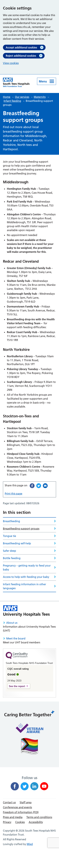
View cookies (11, 63)
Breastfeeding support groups (21, 528)
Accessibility (36, 822)
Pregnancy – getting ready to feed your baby (27, 567)
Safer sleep (9, 550)
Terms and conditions (39, 817)
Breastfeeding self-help (17, 543)
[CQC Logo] (17, 658)
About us (11, 622)
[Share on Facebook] (32, 485)
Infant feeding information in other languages (24, 586)
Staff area (25, 802)
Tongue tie (9, 536)
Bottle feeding (11, 558)
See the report (17, 686)
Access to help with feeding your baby (26, 576)
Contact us (9, 802)
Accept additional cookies (21, 47)
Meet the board (15, 638)
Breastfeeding (11, 521)
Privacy (7, 822)
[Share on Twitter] (38, 485)
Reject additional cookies (21, 55)
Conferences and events (17, 807)
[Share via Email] (45, 485)
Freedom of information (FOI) (21, 812)
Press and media (12, 817)
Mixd (30, 844)
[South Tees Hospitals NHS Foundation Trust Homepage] (16, 82)
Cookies (20, 822)
